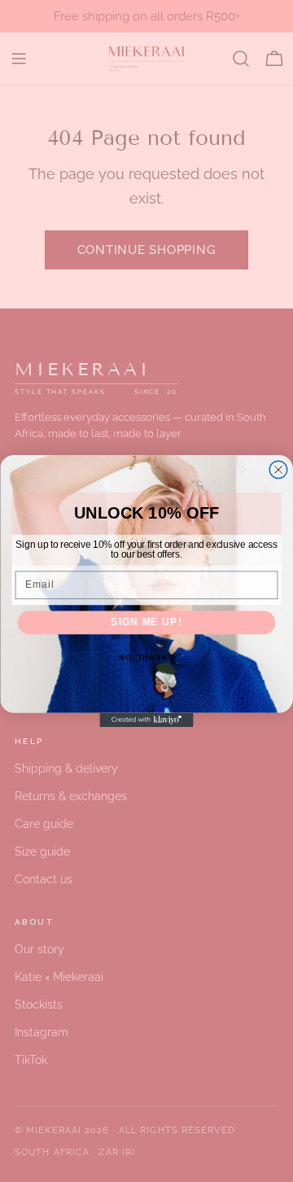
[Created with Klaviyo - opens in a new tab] (146, 720)
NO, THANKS (146, 658)
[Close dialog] (278, 470)
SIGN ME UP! (146, 622)
